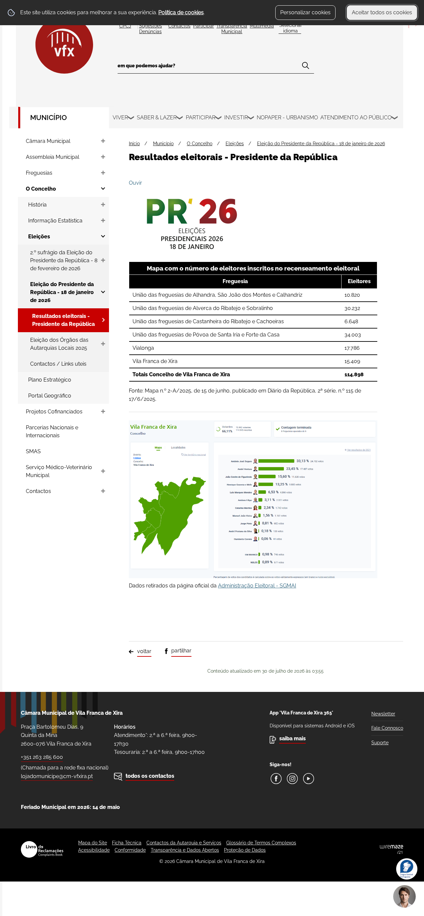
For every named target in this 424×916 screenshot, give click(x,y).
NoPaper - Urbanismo (287, 117)
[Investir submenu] (251, 119)
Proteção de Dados (245, 850)
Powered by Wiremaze (391, 849)
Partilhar (181, 650)
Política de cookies (181, 12)
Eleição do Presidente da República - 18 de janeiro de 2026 (321, 143)
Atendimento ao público (356, 117)
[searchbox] (216, 68)
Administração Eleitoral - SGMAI (257, 585)
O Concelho (199, 143)
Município (48, 117)
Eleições (235, 143)
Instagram (292, 778)
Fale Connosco (387, 728)
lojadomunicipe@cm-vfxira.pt (57, 776)
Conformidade (130, 850)
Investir (236, 117)
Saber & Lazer (157, 117)
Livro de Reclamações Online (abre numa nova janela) (42, 849)
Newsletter (383, 713)
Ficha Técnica (126, 842)
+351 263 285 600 (42, 757)
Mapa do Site (92, 842)
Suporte (380, 742)
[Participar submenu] (218, 119)
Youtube (308, 778)
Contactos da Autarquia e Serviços (183, 842)
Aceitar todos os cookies (382, 12)
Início (134, 143)
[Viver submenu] (131, 119)
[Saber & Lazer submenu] (180, 119)
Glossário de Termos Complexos (261, 842)
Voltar (144, 651)
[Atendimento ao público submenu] (395, 119)
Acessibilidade (94, 850)
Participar (200, 117)
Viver (120, 117)
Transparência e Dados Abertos (185, 850)
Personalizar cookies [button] (305, 12)
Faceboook (276, 778)
